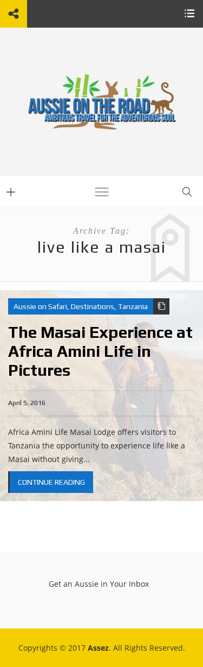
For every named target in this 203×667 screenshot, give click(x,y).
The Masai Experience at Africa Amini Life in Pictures (100, 351)
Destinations (92, 306)
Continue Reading (51, 482)
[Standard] (161, 306)
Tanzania (133, 306)
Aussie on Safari (40, 306)
